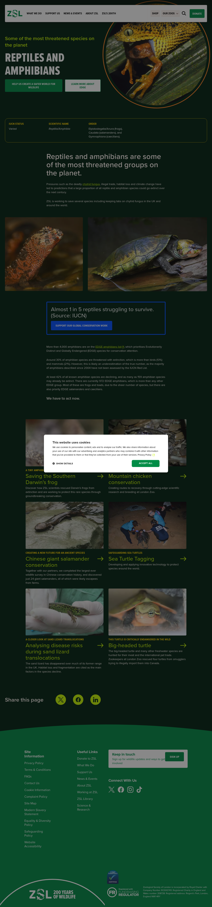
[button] (62, 463)
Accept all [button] (145, 463)
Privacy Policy (145, 455)
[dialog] (106, 453)
